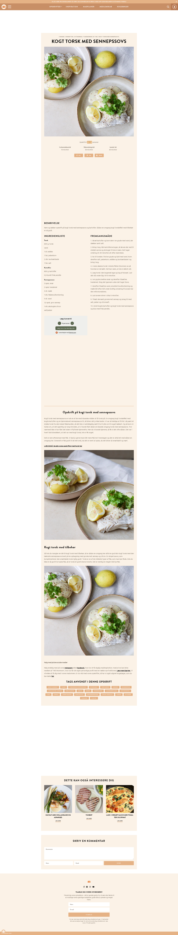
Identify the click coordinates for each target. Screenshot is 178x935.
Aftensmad (78, 36)
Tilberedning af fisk (90, 36)
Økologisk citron (55, 691)
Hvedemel (94, 687)
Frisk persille (107, 694)
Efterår (128, 694)
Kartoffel (79, 694)
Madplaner (88, 7)
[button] (3, 931)
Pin (90, 155)
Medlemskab (106, 7)
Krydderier (125, 691)
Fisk (48, 694)
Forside (61, 36)
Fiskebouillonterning (78, 687)
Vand (64, 687)
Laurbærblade (111, 691)
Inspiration (72, 7)
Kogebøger (123, 7)
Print (100, 155)
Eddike (115, 687)
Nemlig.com (72, 332)
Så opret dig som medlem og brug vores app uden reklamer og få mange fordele (89, 1)
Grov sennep (53, 687)
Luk (175, 889)
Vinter (93, 698)
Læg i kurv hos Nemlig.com (66, 328)
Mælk (80, 691)
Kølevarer (70, 691)
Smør (88, 691)
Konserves (126, 687)
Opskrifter (55, 7)
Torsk (119, 694)
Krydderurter (92, 694)
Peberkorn (98, 691)
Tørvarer (105, 687)
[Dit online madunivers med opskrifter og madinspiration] (4, 6)
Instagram (69, 668)
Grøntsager (67, 694)
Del (79, 155)
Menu (9, 7)
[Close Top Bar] (176, 2)
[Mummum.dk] (89, 882)
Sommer (84, 698)
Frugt (56, 694)
